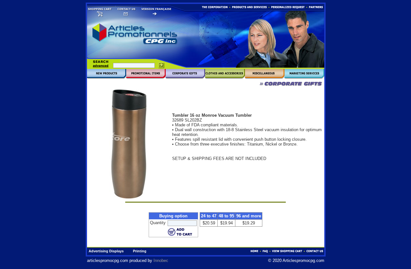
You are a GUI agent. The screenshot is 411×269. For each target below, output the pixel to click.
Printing (139, 251)
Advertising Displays (106, 251)
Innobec (160, 260)
